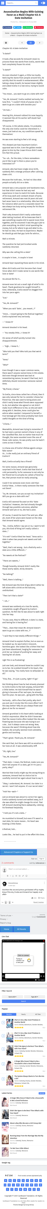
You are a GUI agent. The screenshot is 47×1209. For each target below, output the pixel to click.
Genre (12, 997)
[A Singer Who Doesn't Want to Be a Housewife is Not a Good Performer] (5, 1106)
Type (34, 997)
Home (6, 929)
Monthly (9, 1014)
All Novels (21, 929)
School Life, (18, 1053)
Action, (21, 1025)
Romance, (40, 1051)
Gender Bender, (37, 1025)
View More (41, 1093)
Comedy (18, 1103)
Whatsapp (28, 27)
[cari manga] (36, 3)
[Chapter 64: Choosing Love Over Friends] (40, 43)
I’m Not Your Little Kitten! (19, 1148)
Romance (25, 1103)
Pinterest (40, 27)
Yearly (23, 1014)
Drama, (28, 1081)
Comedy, (22, 1051)
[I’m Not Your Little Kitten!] (5, 1156)
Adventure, (28, 1025)
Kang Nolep (30, 1205)
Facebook (8, 27)
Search (23, 1001)
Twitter (18, 27)
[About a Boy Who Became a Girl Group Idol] (5, 1131)
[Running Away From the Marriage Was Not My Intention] (5, 1144)
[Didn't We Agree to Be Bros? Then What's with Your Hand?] (5, 1119)
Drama (24, 1125)
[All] (31, 43)
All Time (38, 1014)
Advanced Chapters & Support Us (18, 852)
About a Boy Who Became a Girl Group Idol (25, 1123)
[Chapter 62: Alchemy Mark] (22, 43)
